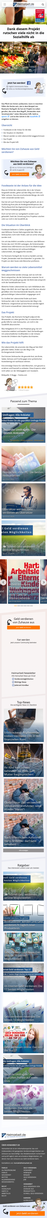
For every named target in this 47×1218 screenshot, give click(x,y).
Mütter (5, 1177)
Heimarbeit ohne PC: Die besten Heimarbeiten (23, 473)
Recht (4, 1196)
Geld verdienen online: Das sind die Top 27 (23, 1048)
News (42, 65)
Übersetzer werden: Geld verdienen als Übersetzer (18, 510)
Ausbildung (28, 1200)
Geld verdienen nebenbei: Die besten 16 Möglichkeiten (22, 1018)
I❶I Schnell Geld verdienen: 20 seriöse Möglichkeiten (21, 548)
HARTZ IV (5, 1191)
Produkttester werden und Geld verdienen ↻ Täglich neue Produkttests (23, 925)
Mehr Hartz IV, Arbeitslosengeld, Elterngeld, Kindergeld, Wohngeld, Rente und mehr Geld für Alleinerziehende (23, 589)
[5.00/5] (19, 387)
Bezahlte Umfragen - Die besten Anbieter (19, 431)
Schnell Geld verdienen (33, 1193)
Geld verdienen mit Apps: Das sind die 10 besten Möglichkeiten (22, 955)
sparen (4, 116)
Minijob (27, 1175)
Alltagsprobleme (9, 1170)
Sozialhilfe (34, 116)
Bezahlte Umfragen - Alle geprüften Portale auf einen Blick (21, 1077)
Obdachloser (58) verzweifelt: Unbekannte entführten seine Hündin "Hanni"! (23, 805)
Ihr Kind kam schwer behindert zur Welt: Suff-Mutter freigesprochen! (19, 771)
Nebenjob (27, 1172)
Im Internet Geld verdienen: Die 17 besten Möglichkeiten (23, 987)
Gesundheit (6, 1175)
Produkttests (29, 1191)
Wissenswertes (8, 1182)
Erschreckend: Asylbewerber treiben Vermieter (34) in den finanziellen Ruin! (22, 736)
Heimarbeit (39, 440)
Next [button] (44, 582)
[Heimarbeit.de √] (23, 4)
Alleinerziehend (8, 1179)
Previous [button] (3, 582)
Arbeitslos (6, 1193)
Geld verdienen (27, 440)
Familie (4, 1172)
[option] (24, 582)
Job (25, 1179)
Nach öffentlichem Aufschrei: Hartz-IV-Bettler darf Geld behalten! (22, 840)
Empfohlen (15, 440)
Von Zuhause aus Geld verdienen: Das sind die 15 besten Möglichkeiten (20, 1108)
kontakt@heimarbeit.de (23, 1163)
